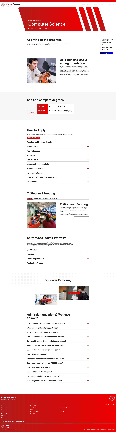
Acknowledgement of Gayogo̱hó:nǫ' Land (13, 421)
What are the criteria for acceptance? (42, 328)
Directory (111, 4)
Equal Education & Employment (17, 429)
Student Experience (98, 4)
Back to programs (31, 33)
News (107, 4)
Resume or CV (32, 160)
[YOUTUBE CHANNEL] (113, 404)
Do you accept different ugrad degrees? (43, 376)
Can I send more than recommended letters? (45, 336)
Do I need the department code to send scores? (46, 341)
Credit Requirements (35, 258)
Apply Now (106, 53)
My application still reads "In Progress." (43, 332)
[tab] (37, 198)
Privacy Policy (10, 429)
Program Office (106, 49)
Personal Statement (35, 173)
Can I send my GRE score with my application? (46, 323)
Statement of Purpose (36, 168)
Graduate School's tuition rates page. (81, 216)
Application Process (35, 263)
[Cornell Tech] (6, 426)
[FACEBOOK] (106, 404)
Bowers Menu (111, 1)
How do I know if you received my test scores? (46, 345)
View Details (31, 112)
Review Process (33, 151)
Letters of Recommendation (38, 164)
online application (39, 134)
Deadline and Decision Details (39, 142)
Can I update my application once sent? (43, 350)
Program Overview (106, 42)
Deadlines (31, 254)
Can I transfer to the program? (39, 372)
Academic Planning (107, 47)
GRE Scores (32, 181)
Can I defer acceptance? (37, 354)
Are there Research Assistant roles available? (45, 358)
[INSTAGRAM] (108, 404)
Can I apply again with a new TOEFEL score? (45, 363)
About (83, 4)
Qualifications (32, 250)
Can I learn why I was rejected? (40, 367)
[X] (111, 404)
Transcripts (31, 155)
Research (89, 4)
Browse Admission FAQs (33, 137)
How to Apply (105, 44)
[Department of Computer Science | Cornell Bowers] (10, 5)
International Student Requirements (42, 177)
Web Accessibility (4, 429)
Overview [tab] (30, 198)
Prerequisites (32, 146)
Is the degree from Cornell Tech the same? (44, 380)
